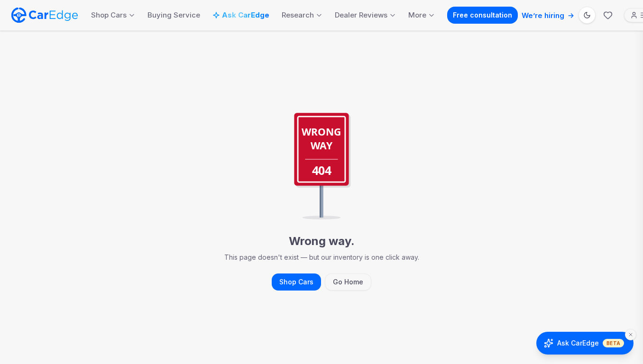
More (417, 14)
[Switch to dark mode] (587, 15)
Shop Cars (109, 14)
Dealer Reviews (361, 14)
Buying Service (173, 14)
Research (298, 14)
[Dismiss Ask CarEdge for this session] (630, 334)
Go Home (348, 282)
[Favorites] (607, 15)
